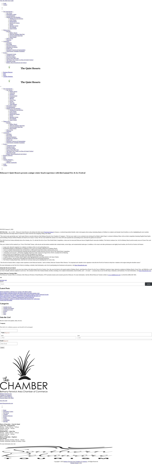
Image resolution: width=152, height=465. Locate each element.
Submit (2, 347)
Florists (11, 24)
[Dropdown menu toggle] (20, 17)
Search (1, 281)
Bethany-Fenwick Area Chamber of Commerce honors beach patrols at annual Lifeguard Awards (24, 294)
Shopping (8, 40)
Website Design (74, 463)
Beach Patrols (13, 37)
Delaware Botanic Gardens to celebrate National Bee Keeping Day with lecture (20, 298)
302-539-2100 (3, 400)
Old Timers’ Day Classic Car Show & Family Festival (19, 60)
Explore (5, 311)
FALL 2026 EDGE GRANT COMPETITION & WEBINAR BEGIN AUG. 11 (20, 296)
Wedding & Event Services (16, 18)
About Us (8, 161)
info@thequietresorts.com (6, 403)
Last (79, 335)
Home (4, 410)
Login (4, 3)
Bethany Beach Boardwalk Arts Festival (16, 62)
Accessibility (6, 420)
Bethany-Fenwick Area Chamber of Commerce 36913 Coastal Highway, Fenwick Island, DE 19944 (7, 396)
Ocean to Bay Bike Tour (12, 58)
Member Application (11, 162)
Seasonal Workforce (11, 45)
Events (5, 52)
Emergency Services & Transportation (15, 50)
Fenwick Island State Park (16, 35)
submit (148, 284)
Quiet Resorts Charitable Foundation (15, 51)
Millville (12, 98)
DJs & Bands (13, 27)
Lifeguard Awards (10, 61)
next (6, 280)
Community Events (11, 54)
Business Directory (8, 72)
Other (4, 314)
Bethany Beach (13, 33)
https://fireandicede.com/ (81, 265)
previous (2, 280)
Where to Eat (9, 38)
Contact (5, 4)
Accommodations (10, 15)
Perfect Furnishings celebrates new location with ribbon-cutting (16, 291)
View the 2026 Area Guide (6, 0)
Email (4, 340)
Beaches (8, 31)
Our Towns (9, 13)
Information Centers (11, 14)
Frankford (12, 97)
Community (6, 41)
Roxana (11, 101)
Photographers (13, 21)
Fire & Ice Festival (11, 57)
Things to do (6, 30)
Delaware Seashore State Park (17, 34)
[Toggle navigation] (0, 86)
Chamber (5, 414)
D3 (81, 463)
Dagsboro (12, 94)
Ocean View (13, 100)
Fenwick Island (13, 95)
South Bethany (13, 104)
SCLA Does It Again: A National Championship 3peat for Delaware (17, 297)
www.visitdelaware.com (114, 274)
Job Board (8, 42)
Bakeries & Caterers (15, 23)
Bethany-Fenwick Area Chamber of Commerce (75, 461)
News (4, 75)
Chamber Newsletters (8, 308)
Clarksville (12, 93)
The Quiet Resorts (7, 11)
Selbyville (12, 103)
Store (4, 73)
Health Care (9, 48)
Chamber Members (8, 76)
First (2, 335)
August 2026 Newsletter (6, 300)
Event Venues (13, 20)
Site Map (5, 421)
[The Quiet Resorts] (10, 68)
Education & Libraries (11, 47)
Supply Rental (13, 28)
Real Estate (9, 44)
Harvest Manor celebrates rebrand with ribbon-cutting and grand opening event (19, 293)
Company (2, 323)
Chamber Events (10, 55)
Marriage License (14, 25)
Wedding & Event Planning (13, 17)
